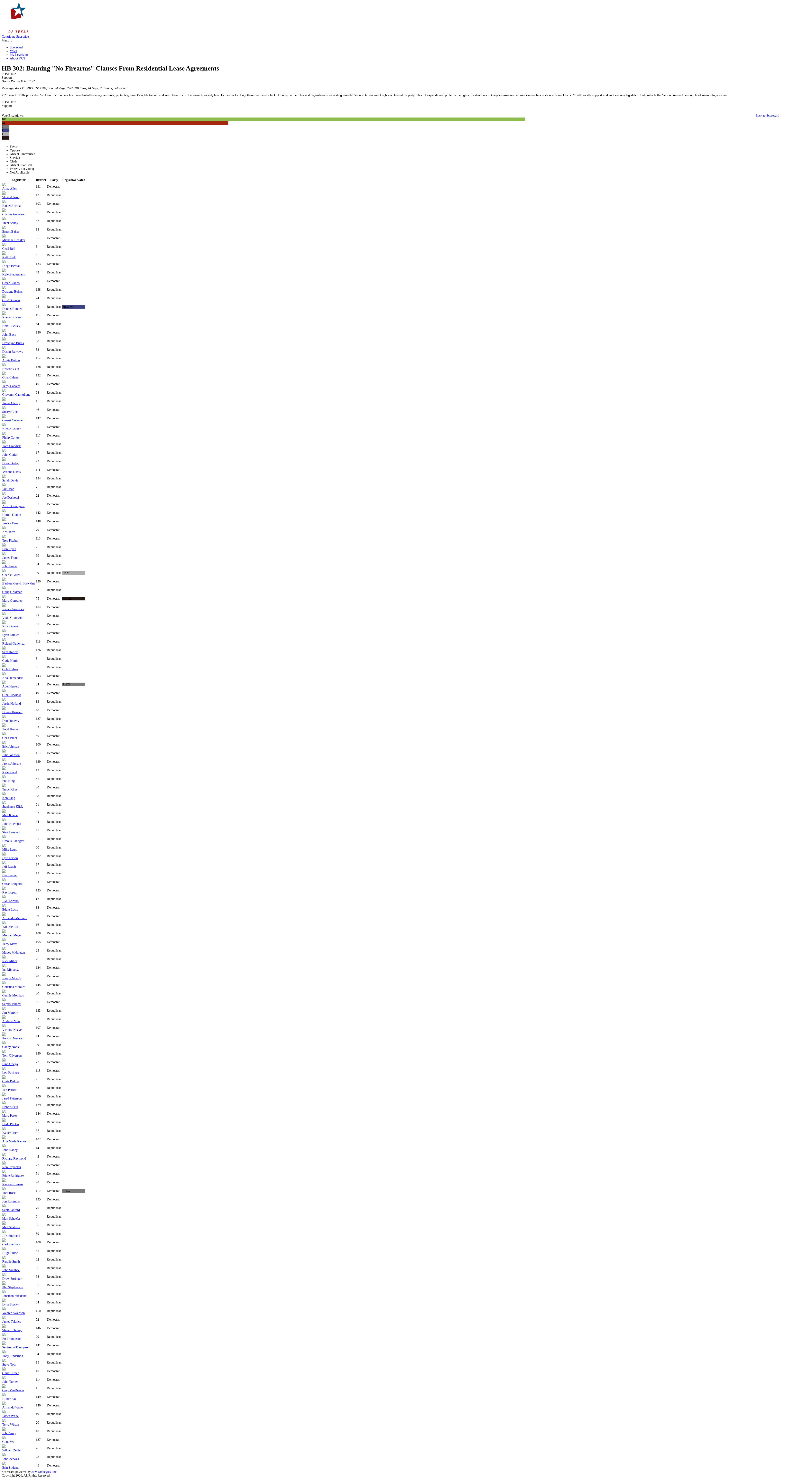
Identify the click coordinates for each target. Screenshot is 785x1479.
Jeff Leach (9, 866)
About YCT (17, 58)
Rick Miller (9, 961)
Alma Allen (9, 188)
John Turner (10, 1381)
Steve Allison (10, 197)
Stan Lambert (11, 832)
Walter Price (10, 1132)
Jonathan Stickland (14, 1296)
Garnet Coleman (13, 420)
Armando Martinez (14, 918)
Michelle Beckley (13, 240)
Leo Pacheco (10, 1072)
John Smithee (11, 1270)
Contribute (8, 36)
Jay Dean (8, 489)
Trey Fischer (10, 540)
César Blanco (11, 283)
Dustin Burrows (12, 351)
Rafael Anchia (11, 205)
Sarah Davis (10, 480)
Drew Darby (10, 463)
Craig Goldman (12, 592)
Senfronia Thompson (15, 1347)
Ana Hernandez (12, 678)
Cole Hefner (10, 669)
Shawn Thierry (12, 1330)
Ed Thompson (11, 1338)
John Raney (10, 1150)
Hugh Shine (10, 1253)
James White (10, 1416)
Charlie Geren (11, 575)
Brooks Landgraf (13, 841)
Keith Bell (9, 257)
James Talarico (11, 1321)
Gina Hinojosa (11, 695)
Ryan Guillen (10, 635)
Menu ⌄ (7, 40)
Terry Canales (11, 386)
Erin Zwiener (10, 1467)
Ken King (8, 798)
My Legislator (19, 54)
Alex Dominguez (13, 506)
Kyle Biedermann (13, 274)
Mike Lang (9, 849)
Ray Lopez (9, 892)
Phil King (8, 781)
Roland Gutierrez (13, 643)
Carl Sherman (11, 1244)
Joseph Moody (11, 978)
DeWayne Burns (13, 343)
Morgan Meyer (12, 935)
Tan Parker (9, 1090)
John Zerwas (10, 1459)
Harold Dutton (11, 514)
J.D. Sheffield (11, 1235)
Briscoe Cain (10, 369)
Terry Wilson (10, 1424)
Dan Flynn (9, 549)
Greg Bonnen (11, 300)
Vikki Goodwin (12, 617)
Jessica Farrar (11, 523)
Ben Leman (9, 875)
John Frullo (9, 566)
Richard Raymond (14, 1158)
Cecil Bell (8, 248)
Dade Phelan (10, 1124)
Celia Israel (9, 738)
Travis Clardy (11, 403)
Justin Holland (11, 703)
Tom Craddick (11, 446)
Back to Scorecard (767, 115)
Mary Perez (9, 1115)
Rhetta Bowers (11, 317)
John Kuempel (11, 823)
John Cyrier (9, 454)
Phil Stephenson (12, 1287)
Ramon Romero (12, 1184)
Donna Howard (12, 712)
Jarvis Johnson (11, 763)
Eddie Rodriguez (13, 1175)
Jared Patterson (12, 1098)
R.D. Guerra (10, 626)
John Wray (9, 1433)
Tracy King (9, 789)
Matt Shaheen (11, 1227)
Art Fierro (8, 532)
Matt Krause (10, 815)
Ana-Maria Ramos (14, 1141)
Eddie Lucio (10, 909)
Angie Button (11, 360)
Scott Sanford (11, 1210)
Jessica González (13, 609)
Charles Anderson (13, 214)
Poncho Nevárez (13, 1038)
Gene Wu (8, 1441)
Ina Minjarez (10, 969)
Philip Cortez (10, 437)
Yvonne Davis (11, 472)
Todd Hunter (10, 729)
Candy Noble (11, 1047)
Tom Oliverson (12, 1055)
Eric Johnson (10, 746)
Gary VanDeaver (13, 1390)
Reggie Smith (11, 1261)
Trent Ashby (10, 223)
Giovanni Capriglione (16, 394)
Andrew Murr (11, 1021)
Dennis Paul (10, 1107)
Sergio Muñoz (11, 1004)
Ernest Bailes (10, 231)
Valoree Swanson (13, 1313)
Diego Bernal (11, 266)
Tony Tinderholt (12, 1356)
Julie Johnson (11, 755)
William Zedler (11, 1450)
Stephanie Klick (12, 806)
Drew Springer (11, 1278)
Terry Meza (9, 944)
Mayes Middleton (13, 952)
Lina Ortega (10, 1064)
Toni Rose (9, 1193)
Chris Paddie (10, 1081)
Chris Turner (10, 1373)
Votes (13, 51)
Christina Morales (13, 987)
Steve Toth (9, 1364)
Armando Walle (12, 1407)
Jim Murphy (10, 1012)
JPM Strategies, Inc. (44, 1471)
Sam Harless (10, 652)
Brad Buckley (11, 326)
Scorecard (16, 47)
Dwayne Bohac (12, 291)
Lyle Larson (10, 858)
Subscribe (22, 36)
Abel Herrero (10, 686)
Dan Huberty (10, 720)
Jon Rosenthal (11, 1201)
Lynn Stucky (10, 1304)
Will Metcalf (10, 926)
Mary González (12, 600)
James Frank (10, 557)
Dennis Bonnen (12, 308)
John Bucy (9, 334)
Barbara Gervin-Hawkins (18, 583)
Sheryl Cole (10, 411)
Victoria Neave (12, 1029)
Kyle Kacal (9, 772)
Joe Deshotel (10, 497)
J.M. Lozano (10, 901)
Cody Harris (10, 660)
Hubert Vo (9, 1399)
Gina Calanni (10, 377)
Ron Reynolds (11, 1167)
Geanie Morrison (13, 995)
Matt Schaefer (11, 1218)
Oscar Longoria (12, 884)
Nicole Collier (11, 429)
